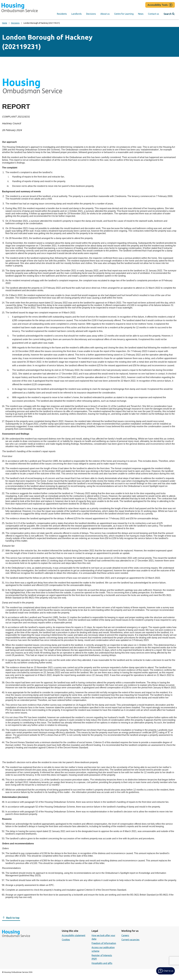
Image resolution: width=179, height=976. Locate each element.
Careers (125, 935)
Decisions (91, 14)
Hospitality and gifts (102, 963)
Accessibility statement (73, 935)
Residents (62, 14)
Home (4, 23)
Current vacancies (130, 939)
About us (105, 14)
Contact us (153, 14)
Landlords (76, 14)
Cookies (66, 939)
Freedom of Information (104, 943)
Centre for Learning (124, 14)
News (140, 14)
